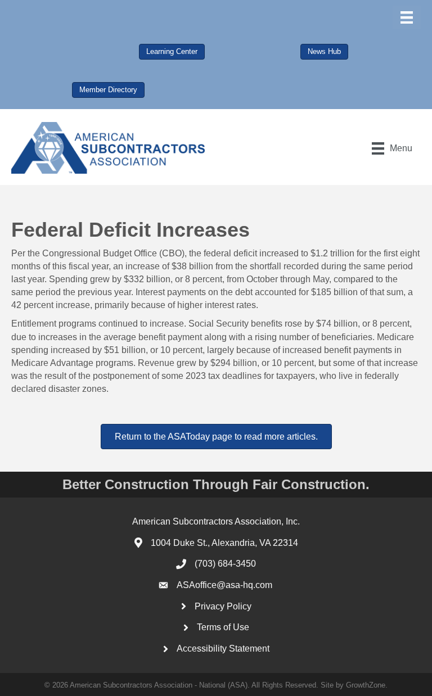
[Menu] (407, 17)
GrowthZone (365, 685)
